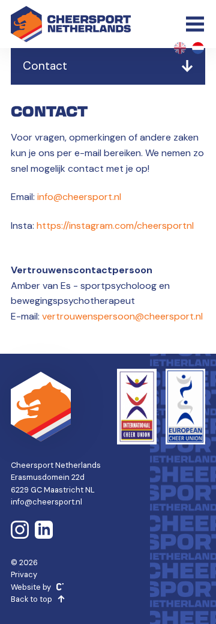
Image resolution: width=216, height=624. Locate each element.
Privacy (24, 574)
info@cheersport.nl (79, 196)
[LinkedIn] (44, 530)
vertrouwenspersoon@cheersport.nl (122, 316)
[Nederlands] (198, 48)
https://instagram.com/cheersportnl (114, 225)
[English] (180, 48)
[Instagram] (20, 530)
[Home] (71, 24)
